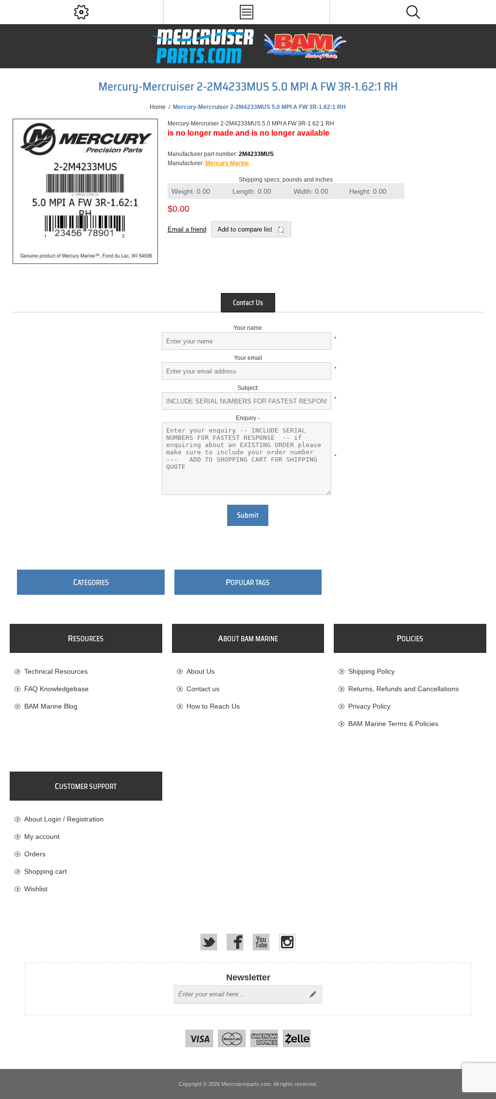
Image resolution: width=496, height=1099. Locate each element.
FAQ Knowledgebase (56, 689)
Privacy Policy (369, 706)
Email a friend (187, 229)
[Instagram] (287, 942)
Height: (368, 191)
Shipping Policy (371, 671)
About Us (200, 671)
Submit (248, 515)
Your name (247, 328)
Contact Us (248, 302)
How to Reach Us (213, 706)
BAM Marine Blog (51, 706)
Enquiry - (248, 418)
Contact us (202, 689)
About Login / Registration (64, 819)
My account (42, 836)
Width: (311, 191)
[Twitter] (209, 942)
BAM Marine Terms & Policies (393, 724)
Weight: (190, 191)
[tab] (248, 302)
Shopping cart (45, 871)
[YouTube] (261, 942)
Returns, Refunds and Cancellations (403, 689)
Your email (248, 358)
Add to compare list (244, 229)
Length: (251, 191)
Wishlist (35, 889)
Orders (35, 854)
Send (313, 994)
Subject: (248, 388)
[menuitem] (86, 671)
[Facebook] (235, 942)
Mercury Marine (227, 163)
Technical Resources (56, 671)
